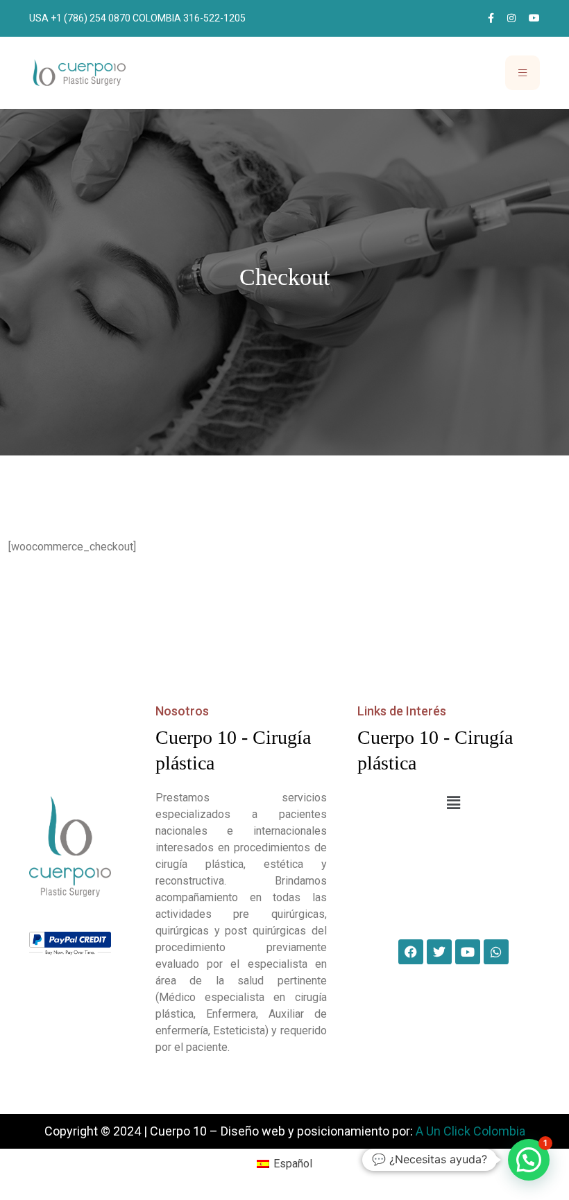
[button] (453, 803)
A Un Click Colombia (470, 1131)
